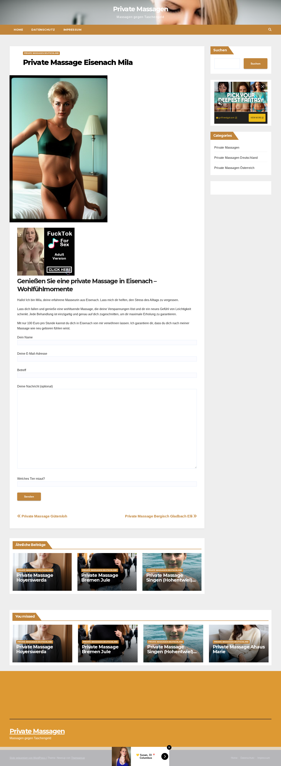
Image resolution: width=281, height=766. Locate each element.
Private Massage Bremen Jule (99, 577)
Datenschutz (43, 29)
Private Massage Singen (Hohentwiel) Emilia (169, 580)
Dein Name (25, 337)
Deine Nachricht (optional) (35, 386)
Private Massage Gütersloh (44, 516)
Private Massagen (140, 9)
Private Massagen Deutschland (41, 53)
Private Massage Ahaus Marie (239, 649)
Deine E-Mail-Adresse (32, 353)
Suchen (220, 50)
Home (18, 29)
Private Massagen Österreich (234, 167)
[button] (269, 29)
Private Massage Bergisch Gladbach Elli (159, 516)
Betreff (21, 370)
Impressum (72, 29)
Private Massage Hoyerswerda (34, 577)
